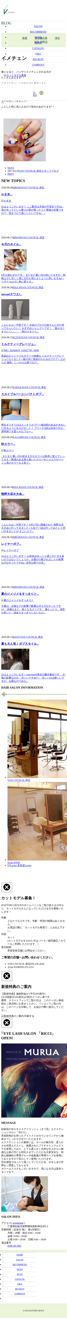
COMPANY (19, 1294)
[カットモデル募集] (19, 75)
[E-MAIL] (41, 93)
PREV (10, 174)
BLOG (20, 1274)
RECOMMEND (20, 1264)
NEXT (10, 168)
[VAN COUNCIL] (9, 11)
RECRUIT (19, 1289)
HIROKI (16, 187)
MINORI (17, 237)
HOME (20, 1255)
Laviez (28, 865)
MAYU (16, 637)
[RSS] (35, 94)
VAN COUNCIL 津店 (30, 171)
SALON (19, 1260)
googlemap (18, 1223)
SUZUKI (17, 337)
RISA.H (16, 287)
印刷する (29, 1016)
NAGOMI (17, 437)
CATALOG (20, 1279)
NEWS (20, 1269)
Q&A (19, 1284)
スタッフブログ (50, 171)
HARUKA (17, 387)
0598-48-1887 (14, 1246)
